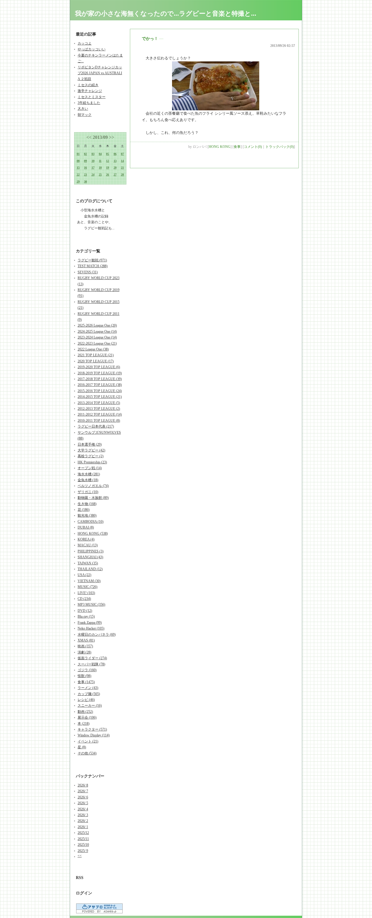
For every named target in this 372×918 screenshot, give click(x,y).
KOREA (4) (86, 539)
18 (100, 167)
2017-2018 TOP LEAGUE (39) (100, 379)
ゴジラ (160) (87, 670)
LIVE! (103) (86, 593)
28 (122, 174)
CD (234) (84, 599)
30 (85, 181)
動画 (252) (85, 712)
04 (100, 153)
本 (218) (84, 724)
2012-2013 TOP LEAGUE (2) (99, 409)
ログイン (84, 893)
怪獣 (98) (84, 676)
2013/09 (100, 137)
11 (100, 160)
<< (89, 137)
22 (78, 174)
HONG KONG (219, 147)
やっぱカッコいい (91, 49)
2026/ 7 (83, 791)
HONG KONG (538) (93, 533)
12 (107, 160)
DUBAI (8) (86, 527)
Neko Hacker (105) (91, 628)
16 (85, 167)
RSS (79, 878)
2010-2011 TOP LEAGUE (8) (99, 421)
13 (115, 160)
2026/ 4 (83, 809)
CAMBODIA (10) (90, 522)
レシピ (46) (86, 700)
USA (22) (84, 575)
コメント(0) (253, 147)
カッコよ (85, 43)
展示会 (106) (87, 717)
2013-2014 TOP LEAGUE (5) (99, 403)
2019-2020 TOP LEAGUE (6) (99, 367)
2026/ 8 (83, 785)
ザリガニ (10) (88, 492)
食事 (237, 147)
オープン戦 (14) (90, 468)
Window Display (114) (94, 735)
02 (85, 153)
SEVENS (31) (88, 272)
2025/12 (83, 833)
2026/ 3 (83, 815)
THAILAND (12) (90, 569)
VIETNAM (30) (89, 581)
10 (93, 160)
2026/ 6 (83, 797)
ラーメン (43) (88, 688)
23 (85, 174)
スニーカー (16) (90, 705)
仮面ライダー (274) (92, 658)
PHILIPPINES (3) (90, 551)
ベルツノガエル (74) (93, 486)
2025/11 (83, 839)
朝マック (85, 115)
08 (78, 160)
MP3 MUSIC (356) (91, 604)
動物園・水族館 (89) (93, 498)
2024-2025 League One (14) (97, 331)
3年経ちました (89, 103)
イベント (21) (88, 741)
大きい (83, 109)
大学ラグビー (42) (91, 450)
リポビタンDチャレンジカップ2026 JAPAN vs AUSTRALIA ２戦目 (100, 73)
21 (122, 167)
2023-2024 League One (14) (97, 337)
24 (93, 174)
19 (107, 167)
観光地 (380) (87, 515)
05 (107, 153)
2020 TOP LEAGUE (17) (96, 361)
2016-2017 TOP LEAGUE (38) (100, 385)
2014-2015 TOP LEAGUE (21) (100, 397)
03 (93, 153)
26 (107, 174)
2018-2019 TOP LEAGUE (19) (100, 373)
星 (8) (82, 747)
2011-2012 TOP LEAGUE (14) (100, 414)
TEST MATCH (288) (93, 266)
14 (122, 160)
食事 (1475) (86, 682)
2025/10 (83, 845)
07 (122, 153)
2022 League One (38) (93, 349)
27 (115, 174)
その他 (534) (87, 753)
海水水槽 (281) (89, 474)
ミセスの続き (88, 85)
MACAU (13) (88, 545)
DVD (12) (85, 611)
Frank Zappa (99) (90, 623)
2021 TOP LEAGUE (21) (96, 355)
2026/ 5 (83, 803)
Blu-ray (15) (86, 616)
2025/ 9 (83, 851)
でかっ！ (150, 38)
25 (100, 174)
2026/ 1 (83, 827)
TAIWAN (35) (88, 563)
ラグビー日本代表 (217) (96, 426)
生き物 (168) (87, 504)
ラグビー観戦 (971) (92, 260)
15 (78, 167)
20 (115, 167)
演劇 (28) (84, 652)
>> (111, 137)
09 (85, 160)
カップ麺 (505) (89, 694)
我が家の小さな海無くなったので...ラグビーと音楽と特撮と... (165, 13)
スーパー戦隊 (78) (91, 664)
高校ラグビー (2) (90, 456)
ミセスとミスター (91, 97)
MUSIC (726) (87, 587)
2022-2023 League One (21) (97, 343)
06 (115, 153)
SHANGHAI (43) (90, 557)
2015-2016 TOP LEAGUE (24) (100, 391)
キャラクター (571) (92, 729)
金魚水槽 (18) (88, 480)
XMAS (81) (86, 640)
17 (93, 167)
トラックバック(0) (279, 147)
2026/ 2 (83, 821)
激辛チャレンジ (90, 91)
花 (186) (84, 510)
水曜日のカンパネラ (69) (97, 634)
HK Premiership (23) (92, 462)
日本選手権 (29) (90, 444)
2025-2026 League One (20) (97, 325)
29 (78, 181)
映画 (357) (85, 646)
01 (78, 153)
